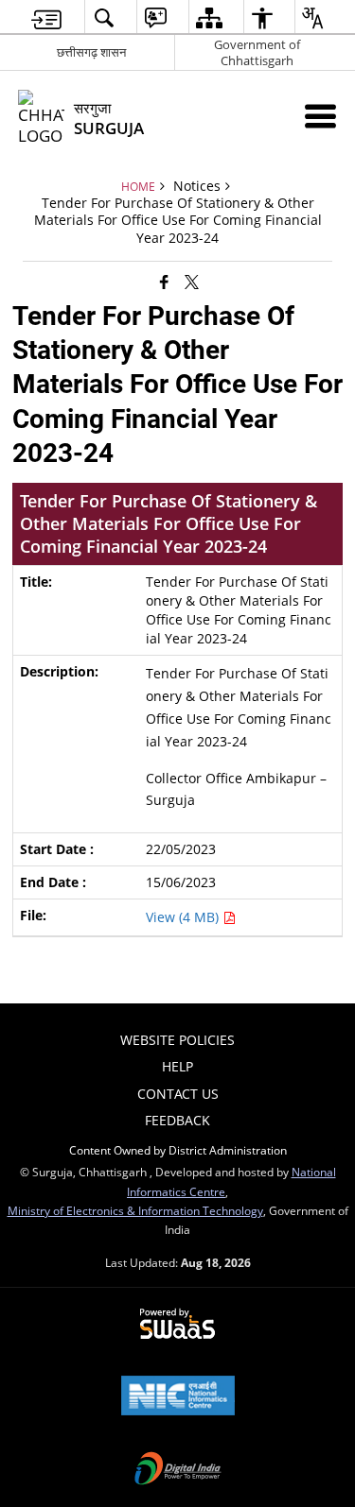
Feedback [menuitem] (177, 1120)
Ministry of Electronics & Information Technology (135, 1210)
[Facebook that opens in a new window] (164, 280)
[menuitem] (46, 17)
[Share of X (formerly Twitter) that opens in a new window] (192, 280)
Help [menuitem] (177, 1066)
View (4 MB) (184, 917)
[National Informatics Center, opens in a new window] (178, 1397)
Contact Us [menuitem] (178, 1094)
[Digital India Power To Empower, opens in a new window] (178, 1470)
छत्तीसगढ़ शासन (91, 51)
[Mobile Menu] (320, 115)
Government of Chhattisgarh (257, 52)
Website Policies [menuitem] (177, 1040)
